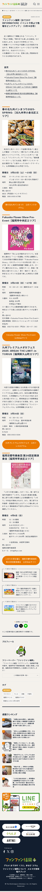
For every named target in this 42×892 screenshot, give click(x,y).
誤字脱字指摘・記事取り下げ (14, 876)
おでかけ (7, 17)
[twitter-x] (8, 851)
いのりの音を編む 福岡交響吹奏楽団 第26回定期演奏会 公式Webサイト (21, 560)
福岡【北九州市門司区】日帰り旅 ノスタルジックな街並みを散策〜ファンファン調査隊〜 (26, 575)
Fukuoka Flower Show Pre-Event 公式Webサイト (21, 336)
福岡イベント (8, 697)
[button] (16, 626)
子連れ (29, 694)
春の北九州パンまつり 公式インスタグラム (21, 206)
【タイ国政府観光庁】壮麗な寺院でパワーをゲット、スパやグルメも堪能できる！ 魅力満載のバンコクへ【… (26, 592)
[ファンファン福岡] (11, 4)
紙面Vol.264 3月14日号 (12, 701)
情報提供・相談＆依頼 (26, 875)
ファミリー (7, 694)
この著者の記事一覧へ (21, 675)
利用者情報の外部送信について (18, 878)
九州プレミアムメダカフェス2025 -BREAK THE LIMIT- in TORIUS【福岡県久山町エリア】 (21, 87)
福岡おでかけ (19, 697)
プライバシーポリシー (29, 876)
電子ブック (21, 872)
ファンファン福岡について (14, 869)
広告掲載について (14, 875)
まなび (29, 865)
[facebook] (4, 851)
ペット (16, 694)
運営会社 (30, 878)
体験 (22, 694)
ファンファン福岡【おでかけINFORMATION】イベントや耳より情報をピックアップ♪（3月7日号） (26, 608)
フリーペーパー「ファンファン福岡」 (18, 660)
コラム (35, 865)
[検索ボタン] (34, 4)
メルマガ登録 (33, 869)
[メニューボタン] (38, 4)
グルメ (7, 865)
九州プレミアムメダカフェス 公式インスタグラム (20, 444)
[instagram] (12, 851)
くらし (22, 865)
